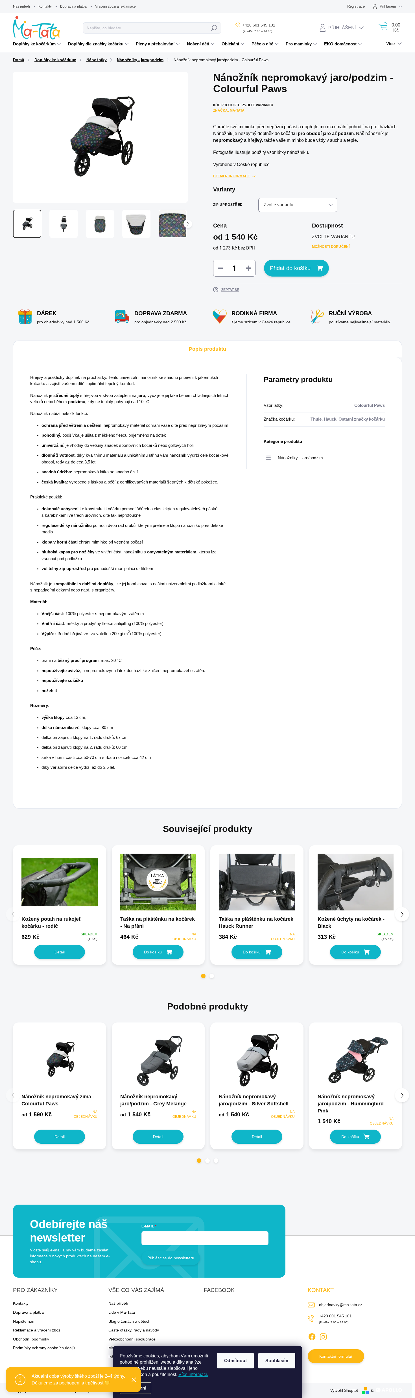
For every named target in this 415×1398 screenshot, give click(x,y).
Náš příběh (21, 6)
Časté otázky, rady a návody (133, 1330)
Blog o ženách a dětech (129, 1321)
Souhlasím (276, 1360)
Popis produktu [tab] (207, 349)
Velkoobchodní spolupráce (132, 1339)
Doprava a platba (73, 6)
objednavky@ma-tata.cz (340, 1304)
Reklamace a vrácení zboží (37, 1330)
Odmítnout (235, 1360)
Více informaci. (193, 1374)
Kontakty (45, 6)
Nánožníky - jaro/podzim (300, 458)
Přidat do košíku (290, 268)
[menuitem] (37, 44)
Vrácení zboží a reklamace (115, 6)
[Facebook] (312, 1335)
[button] (203, 976)
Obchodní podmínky (31, 1339)
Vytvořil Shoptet (344, 1390)
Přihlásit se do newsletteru (170, 1258)
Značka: (228, 110)
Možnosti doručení (331, 247)
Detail (59, 952)
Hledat (214, 28)
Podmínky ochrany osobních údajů (44, 1348)
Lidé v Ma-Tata (121, 1312)
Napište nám (24, 1321)
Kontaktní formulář (335, 1356)
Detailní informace (231, 176)
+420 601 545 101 (335, 1316)
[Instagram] (323, 1335)
